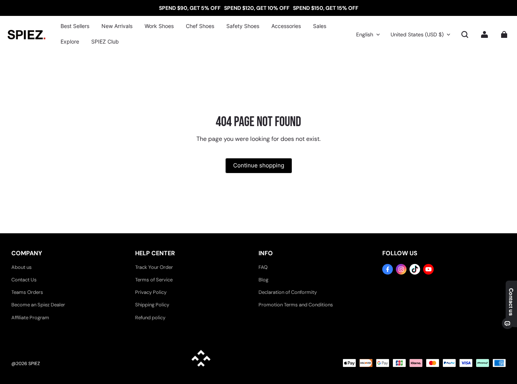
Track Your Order (154, 267)
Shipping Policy (152, 304)
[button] (464, 34)
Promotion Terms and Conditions (295, 304)
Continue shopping (258, 165)
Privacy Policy (151, 292)
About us (21, 267)
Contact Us (24, 279)
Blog (263, 279)
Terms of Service (154, 279)
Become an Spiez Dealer (38, 304)
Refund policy (150, 317)
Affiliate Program (30, 317)
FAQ (263, 267)
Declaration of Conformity (287, 292)
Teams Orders (27, 292)
